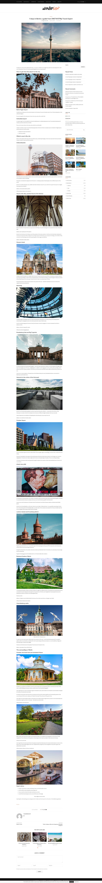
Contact (54, 1)
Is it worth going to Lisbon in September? (73, 79)
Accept (71, 881)
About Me (59, 1)
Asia (77, 188)
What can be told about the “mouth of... (24, 844)
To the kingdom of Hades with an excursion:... (39, 844)
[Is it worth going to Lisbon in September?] (70, 152)
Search (66, 65)
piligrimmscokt (45, 20)
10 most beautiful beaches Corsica (55, 843)
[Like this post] (41, 809)
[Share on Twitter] (43, 809)
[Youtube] (83, 1)
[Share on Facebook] (42, 809)
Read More (77, 881)
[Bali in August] (81, 165)
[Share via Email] (46, 809)
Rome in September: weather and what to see (74, 84)
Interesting (33, 1)
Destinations (26, 1)
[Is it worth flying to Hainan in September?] (81, 152)
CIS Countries (19, 1)
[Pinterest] (81, 1)
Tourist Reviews (41, 1)
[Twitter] (79, 1)
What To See (48, 1)
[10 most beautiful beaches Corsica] (55, 837)
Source (17, 804)
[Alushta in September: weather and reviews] (70, 140)
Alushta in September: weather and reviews (73, 74)
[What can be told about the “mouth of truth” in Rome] (24, 837)
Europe (77, 190)
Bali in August (79, 169)
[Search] (85, 1)
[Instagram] (80, 1)
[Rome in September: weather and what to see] (70, 165)
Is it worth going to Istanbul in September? (73, 76)
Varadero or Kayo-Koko (73, 108)
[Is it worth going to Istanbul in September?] (81, 140)
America (77, 185)
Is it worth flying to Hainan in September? (73, 82)
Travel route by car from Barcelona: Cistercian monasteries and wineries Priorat (74, 93)
